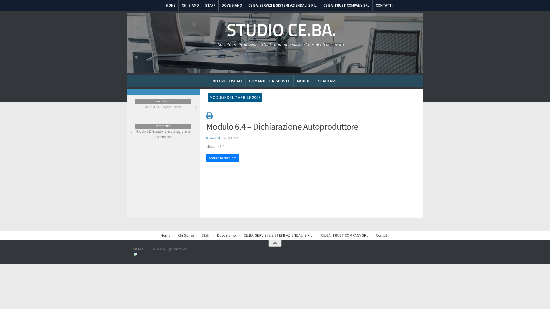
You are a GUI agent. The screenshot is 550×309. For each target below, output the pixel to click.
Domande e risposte (269, 80)
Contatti (384, 5)
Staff (210, 5)
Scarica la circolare (222, 158)
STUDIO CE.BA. (281, 30)
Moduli (304, 80)
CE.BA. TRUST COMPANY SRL (346, 5)
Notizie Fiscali (227, 80)
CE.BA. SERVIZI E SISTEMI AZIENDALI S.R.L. (282, 5)
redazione (213, 138)
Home (171, 5)
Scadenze (328, 80)
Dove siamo (232, 5)
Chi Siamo (190, 5)
